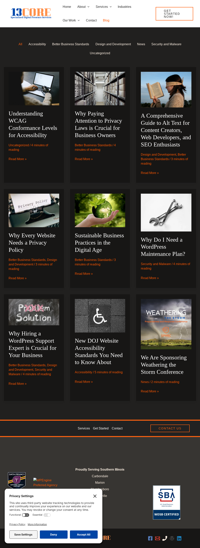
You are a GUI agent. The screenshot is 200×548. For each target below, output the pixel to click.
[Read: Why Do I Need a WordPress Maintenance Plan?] (166, 212)
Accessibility (83, 372)
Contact (117, 428)
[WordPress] (172, 538)
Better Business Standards (93, 145)
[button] (174, 13)
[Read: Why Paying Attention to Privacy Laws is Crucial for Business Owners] (100, 88)
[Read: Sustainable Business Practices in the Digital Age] (100, 210)
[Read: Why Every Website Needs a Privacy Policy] (34, 210)
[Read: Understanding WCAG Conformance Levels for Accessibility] (34, 88)
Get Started (101, 428)
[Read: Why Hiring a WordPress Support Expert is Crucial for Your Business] (34, 312)
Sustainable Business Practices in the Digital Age (99, 242)
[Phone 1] (164, 538)
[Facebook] (150, 538)
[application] (87, 7)
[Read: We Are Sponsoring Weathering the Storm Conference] (166, 323)
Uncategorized (19, 145)
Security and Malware (156, 264)
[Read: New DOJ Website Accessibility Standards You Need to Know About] (100, 315)
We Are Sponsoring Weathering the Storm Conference (164, 364)
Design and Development (158, 154)
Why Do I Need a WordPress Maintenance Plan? (163, 246)
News (145, 382)
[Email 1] (157, 538)
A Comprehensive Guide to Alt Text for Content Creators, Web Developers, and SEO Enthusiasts (166, 130)
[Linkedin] (179, 538)
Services (84, 428)
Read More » (18, 159)
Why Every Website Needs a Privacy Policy (32, 242)
